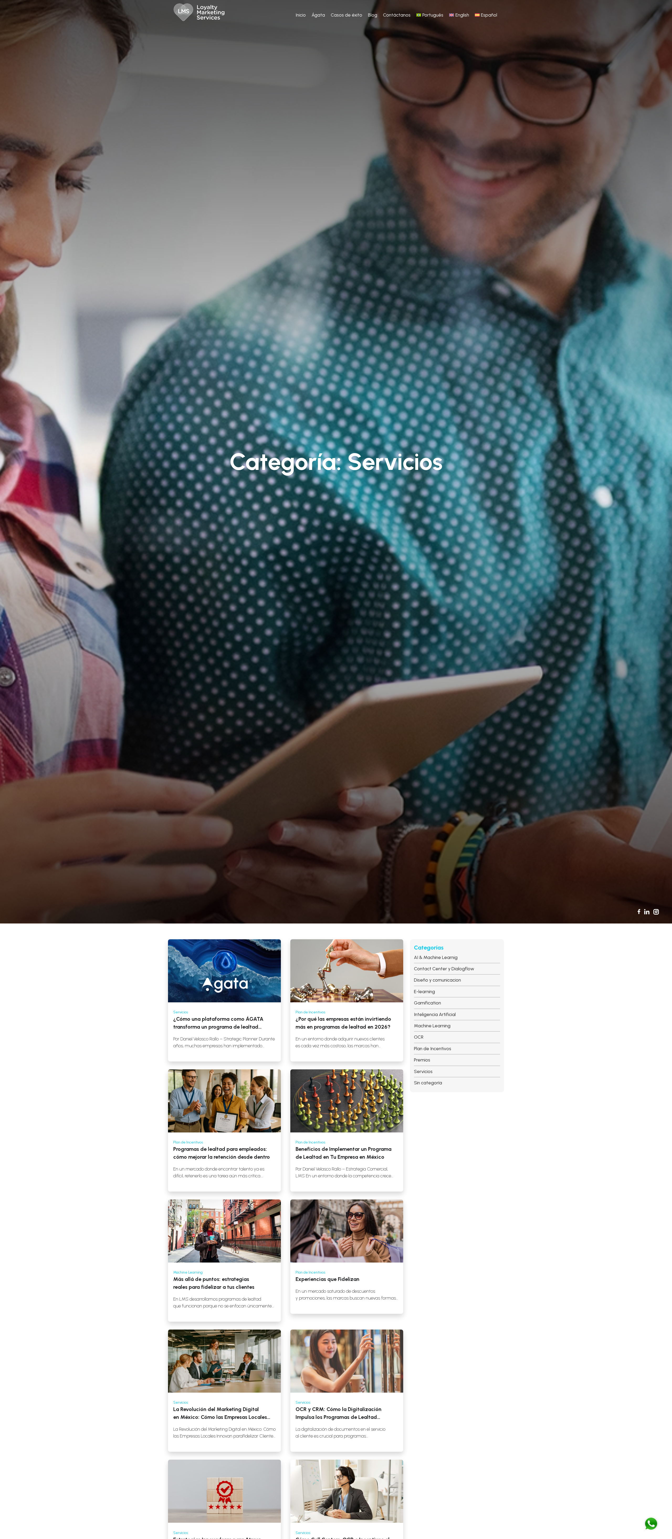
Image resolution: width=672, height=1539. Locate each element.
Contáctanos (397, 15)
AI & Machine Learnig (436, 957)
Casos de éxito (346, 15)
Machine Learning (432, 1025)
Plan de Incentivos (432, 1048)
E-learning (424, 991)
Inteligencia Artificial (435, 1014)
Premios (422, 1060)
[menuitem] (429, 15)
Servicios (423, 1071)
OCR (418, 1037)
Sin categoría (428, 1082)
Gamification (427, 1003)
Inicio (301, 15)
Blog (372, 15)
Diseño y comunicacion (437, 980)
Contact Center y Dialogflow (444, 968)
